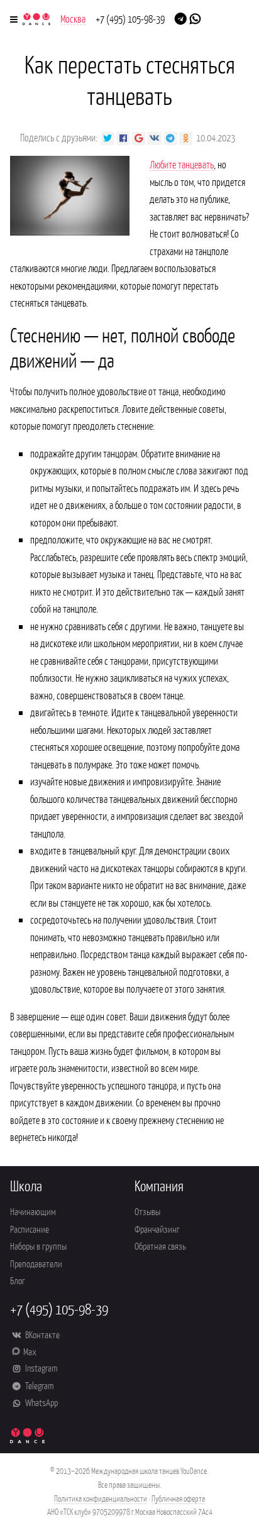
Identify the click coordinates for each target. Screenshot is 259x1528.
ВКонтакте (41, 1334)
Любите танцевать (182, 164)
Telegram (38, 1385)
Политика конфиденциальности (100, 1498)
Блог (17, 1280)
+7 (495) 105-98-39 (130, 18)
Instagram (40, 1367)
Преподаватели (36, 1263)
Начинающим (33, 1211)
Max (29, 1351)
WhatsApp (40, 1402)
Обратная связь (160, 1246)
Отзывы (147, 1211)
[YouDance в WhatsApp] (195, 17)
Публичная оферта (178, 1498)
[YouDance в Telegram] (181, 17)
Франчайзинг (157, 1229)
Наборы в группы (38, 1246)
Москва (72, 18)
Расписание (29, 1229)
